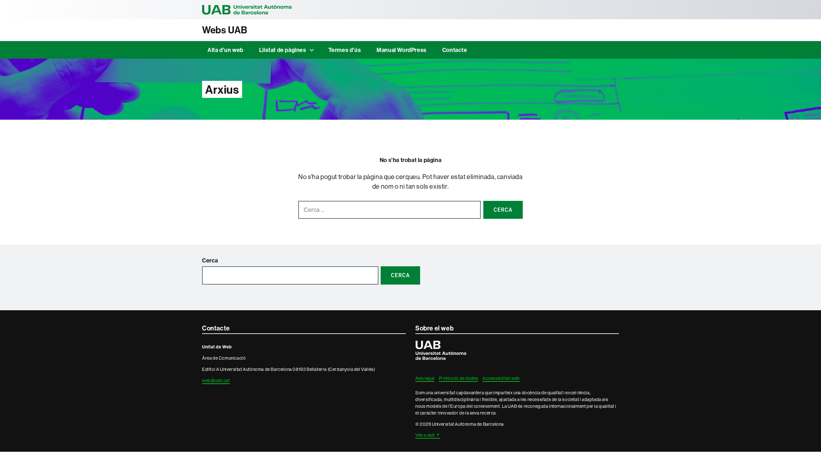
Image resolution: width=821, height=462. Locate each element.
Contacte (454, 50)
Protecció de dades (458, 378)
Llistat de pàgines (282, 50)
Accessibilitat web (501, 378)
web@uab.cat (216, 380)
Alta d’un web (225, 50)
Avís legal (425, 378)
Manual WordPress (402, 50)
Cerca (210, 260)
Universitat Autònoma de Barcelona (247, 10)
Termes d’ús (344, 50)
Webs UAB (225, 30)
